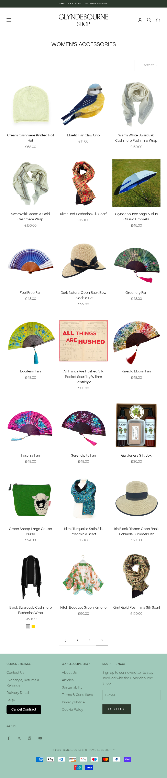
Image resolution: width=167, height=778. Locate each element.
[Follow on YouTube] (40, 738)
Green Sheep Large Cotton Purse (30, 531)
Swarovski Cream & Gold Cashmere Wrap (30, 216)
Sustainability (72, 687)
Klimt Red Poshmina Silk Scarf (83, 214)
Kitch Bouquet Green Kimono (83, 607)
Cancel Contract (23, 709)
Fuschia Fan (30, 455)
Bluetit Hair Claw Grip (83, 135)
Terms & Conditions (77, 695)
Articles (68, 680)
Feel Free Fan (30, 293)
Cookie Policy (72, 710)
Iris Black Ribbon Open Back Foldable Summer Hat (136, 531)
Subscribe (116, 709)
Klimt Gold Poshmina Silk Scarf (136, 607)
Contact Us (15, 673)
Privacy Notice (73, 702)
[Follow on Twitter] (19, 738)
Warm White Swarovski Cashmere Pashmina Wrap (136, 138)
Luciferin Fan (30, 371)
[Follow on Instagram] (30, 738)
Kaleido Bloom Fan (136, 371)
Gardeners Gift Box (136, 455)
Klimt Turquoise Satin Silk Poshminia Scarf (83, 531)
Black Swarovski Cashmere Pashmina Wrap (30, 610)
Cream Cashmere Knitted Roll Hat (30, 138)
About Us (69, 673)
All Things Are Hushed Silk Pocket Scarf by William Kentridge (83, 376)
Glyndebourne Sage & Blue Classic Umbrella (136, 216)
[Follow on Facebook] (9, 738)
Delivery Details (18, 693)
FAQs (11, 700)
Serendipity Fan (83, 455)
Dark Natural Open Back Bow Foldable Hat (83, 295)
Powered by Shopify (101, 750)
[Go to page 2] (65, 640)
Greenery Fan (136, 293)
